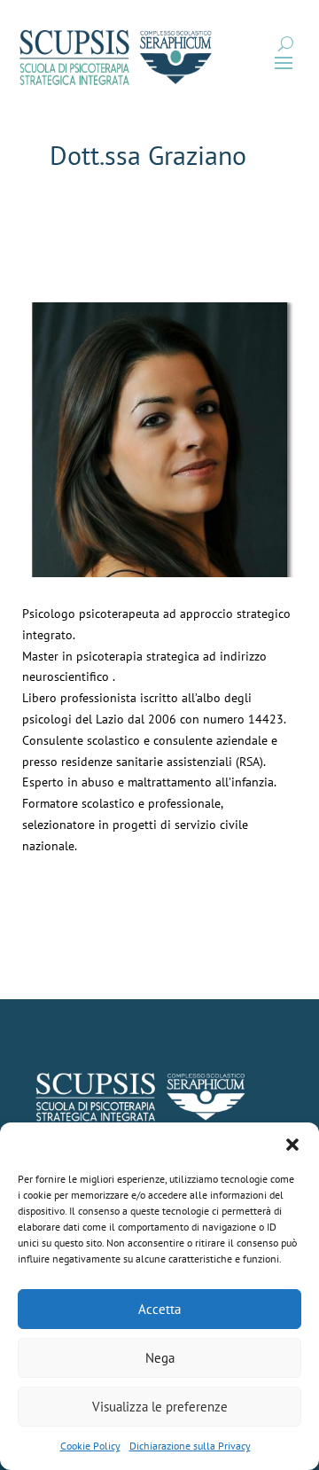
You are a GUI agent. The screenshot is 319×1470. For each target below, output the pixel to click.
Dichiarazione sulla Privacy (190, 1445)
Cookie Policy (90, 1445)
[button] (292, 1144)
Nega (160, 1357)
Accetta (159, 1309)
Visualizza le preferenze (160, 1406)
